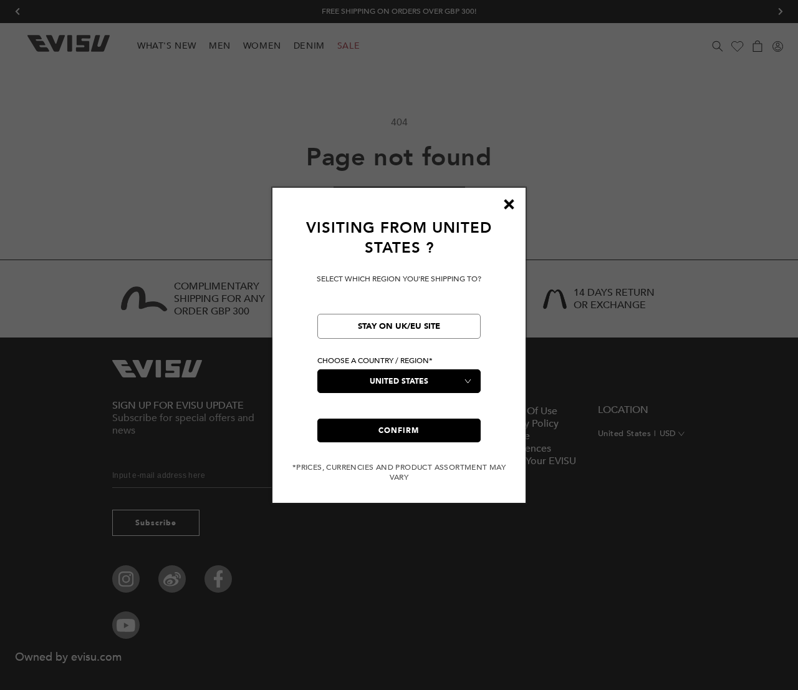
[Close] (508, 204)
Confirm (398, 430)
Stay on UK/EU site (399, 326)
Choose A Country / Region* (375, 361)
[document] (399, 350)
